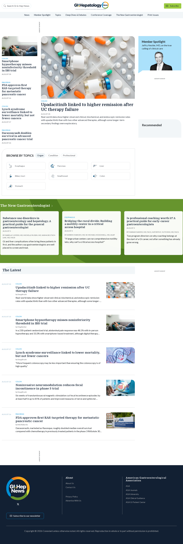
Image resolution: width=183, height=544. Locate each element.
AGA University (132, 494)
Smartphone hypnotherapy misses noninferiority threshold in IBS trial (19, 66)
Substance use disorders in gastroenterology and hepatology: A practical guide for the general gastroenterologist (27, 223)
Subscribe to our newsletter (26, 515)
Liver (102, 166)
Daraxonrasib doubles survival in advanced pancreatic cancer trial (17, 136)
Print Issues (153, 15)
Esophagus (20, 166)
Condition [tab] (53, 155)
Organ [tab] (40, 155)
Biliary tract (20, 176)
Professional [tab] (69, 155)
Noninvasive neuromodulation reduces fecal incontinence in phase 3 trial (49, 386)
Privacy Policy (72, 496)
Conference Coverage (101, 15)
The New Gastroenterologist (129, 15)
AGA (128, 486)
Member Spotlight (42, 15)
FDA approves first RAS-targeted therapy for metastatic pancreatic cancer (16, 90)
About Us (70, 483)
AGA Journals (131, 490)
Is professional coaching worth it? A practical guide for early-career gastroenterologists (151, 221)
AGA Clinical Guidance (135, 498)
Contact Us (70, 487)
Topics (58, 15)
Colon (102, 176)
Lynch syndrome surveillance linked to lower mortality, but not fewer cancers (18, 114)
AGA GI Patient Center (135, 502)
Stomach (19, 186)
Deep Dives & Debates (76, 15)
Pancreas (61, 166)
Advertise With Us (73, 501)
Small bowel (62, 176)
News (26, 15)
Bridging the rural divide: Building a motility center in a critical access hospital (88, 224)
